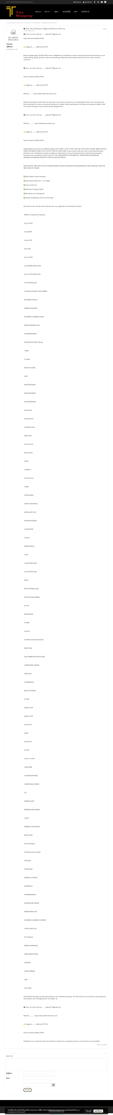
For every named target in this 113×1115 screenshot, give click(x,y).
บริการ (47, 12)
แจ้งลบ (105, 29)
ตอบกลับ (28, 1090)
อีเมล (8, 1078)
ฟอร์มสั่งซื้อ (66, 12)
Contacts (85, 12)
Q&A (56, 12)
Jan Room (20, 23)
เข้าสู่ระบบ (78, 2)
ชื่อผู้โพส (9, 1073)
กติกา (76, 12)
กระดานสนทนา (11, 23)
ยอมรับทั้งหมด (98, 1111)
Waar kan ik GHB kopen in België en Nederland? (41, 23)
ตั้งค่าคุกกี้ (88, 1111)
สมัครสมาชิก (88, 2)
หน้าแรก (38, 12)
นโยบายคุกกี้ (22, 1112)
